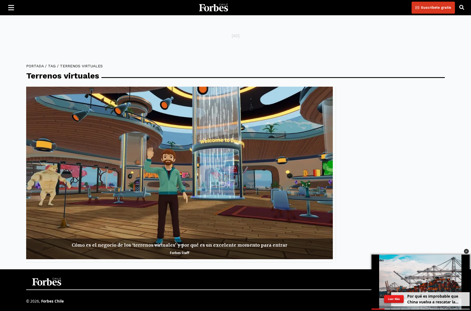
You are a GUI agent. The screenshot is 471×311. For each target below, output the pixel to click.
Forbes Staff (179, 252)
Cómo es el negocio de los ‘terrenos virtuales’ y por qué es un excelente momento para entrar (179, 245)
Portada (35, 66)
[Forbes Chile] (213, 7)
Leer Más (394, 299)
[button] (466, 251)
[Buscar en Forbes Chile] (461, 7)
